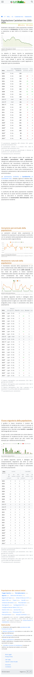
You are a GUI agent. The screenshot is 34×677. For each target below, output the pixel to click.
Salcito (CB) (6, 600)
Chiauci (16, 600)
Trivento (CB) (7, 610)
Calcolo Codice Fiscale (11, 661)
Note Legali (8, 654)
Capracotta (7, 612)
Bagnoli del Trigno (8, 598)
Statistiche (28, 17)
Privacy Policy (9, 656)
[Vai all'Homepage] (17, 1)
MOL (8, 17)
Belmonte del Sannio (18, 595)
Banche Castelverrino (9, 631)
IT (4, 17)
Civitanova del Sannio (9, 602)
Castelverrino (19, 17)
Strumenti (8, 664)
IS (12, 17)
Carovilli (25, 600)
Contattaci (8, 667)
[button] (31, 2)
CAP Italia (7, 659)
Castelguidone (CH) (20, 605)
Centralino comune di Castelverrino (12, 645)
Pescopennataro (8, 614)
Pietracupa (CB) (19, 612)
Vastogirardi (7, 605)
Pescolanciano (24, 602)
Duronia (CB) (19, 610)
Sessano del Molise (23, 614)
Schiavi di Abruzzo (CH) (24, 598)
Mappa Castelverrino (8, 639)
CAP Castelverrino (8, 635)
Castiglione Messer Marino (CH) (12, 607)
